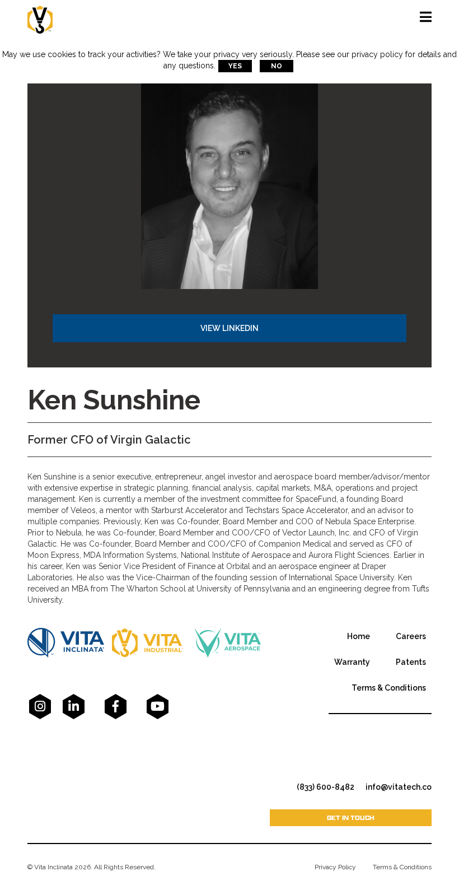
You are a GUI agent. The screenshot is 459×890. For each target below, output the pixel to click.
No (276, 66)
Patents (411, 662)
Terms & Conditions (389, 687)
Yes (235, 66)
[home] (40, 17)
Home (358, 636)
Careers (411, 636)
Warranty (352, 662)
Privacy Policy (335, 867)
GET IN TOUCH (350, 817)
